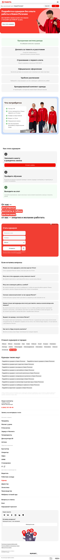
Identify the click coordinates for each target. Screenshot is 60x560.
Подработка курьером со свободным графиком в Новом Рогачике (20, 385)
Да (55, 6)
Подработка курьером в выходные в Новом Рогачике (17, 367)
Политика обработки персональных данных (10, 545)
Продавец (5, 421)
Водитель (4, 473)
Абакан (4, 344)
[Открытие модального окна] (24, 248)
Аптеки (4, 442)
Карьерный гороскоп (9, 507)
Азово (28, 344)
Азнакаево (17, 344)
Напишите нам (30, 524)
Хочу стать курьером (8, 24)
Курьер (4, 480)
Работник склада (7, 477)
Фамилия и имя (8, 233)
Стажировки (6, 463)
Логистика (5, 487)
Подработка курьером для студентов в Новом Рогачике (18, 364)
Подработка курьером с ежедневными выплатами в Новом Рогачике (21, 376)
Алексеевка (39, 347)
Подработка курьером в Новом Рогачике (13, 361)
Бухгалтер (5, 449)
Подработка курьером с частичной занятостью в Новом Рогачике (20, 373)
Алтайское (5, 349)
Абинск (10, 344)
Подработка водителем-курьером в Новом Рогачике (17, 387)
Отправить (12, 248)
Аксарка (45, 344)
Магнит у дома (6, 424)
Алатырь (4, 347)
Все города (13, 349)
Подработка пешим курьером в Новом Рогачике (40, 361)
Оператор (4, 452)
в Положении (18, 252)
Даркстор (4, 484)
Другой (47, 6)
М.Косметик (5, 428)
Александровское (29, 347)
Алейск (11, 347)
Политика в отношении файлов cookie (9, 544)
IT (2, 466)
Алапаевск (53, 344)
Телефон (6, 237)
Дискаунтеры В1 (7, 438)
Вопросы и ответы (8, 500)
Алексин (55, 347)
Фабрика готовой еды (9, 494)
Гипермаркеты (6, 435)
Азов (23, 344)
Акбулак (33, 344)
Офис (3, 456)
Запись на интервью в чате (11, 412)
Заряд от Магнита (7, 431)
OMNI (3, 459)
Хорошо (57, 558)
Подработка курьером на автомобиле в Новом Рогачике (18, 370)
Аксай (39, 344)
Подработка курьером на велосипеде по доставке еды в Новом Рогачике (23, 382)
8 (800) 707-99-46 (7, 407)
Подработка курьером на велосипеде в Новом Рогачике (18, 379)
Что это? (51, 558)
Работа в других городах (6, 547)
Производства (6, 491)
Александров (18, 347)
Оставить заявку (30, 165)
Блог (3, 503)
